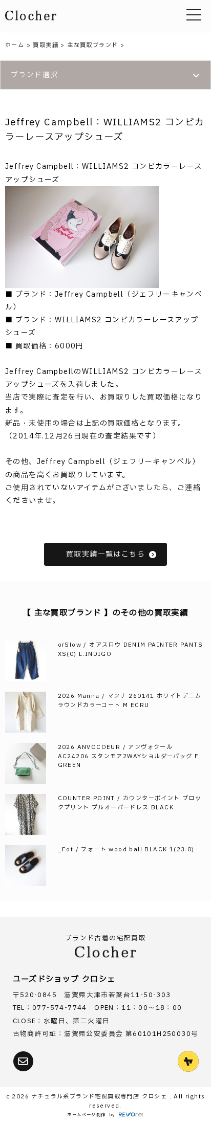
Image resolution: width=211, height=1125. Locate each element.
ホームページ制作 (86, 1115)
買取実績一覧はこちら (105, 554)
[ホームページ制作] (131, 1115)
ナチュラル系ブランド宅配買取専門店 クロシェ (100, 1096)
